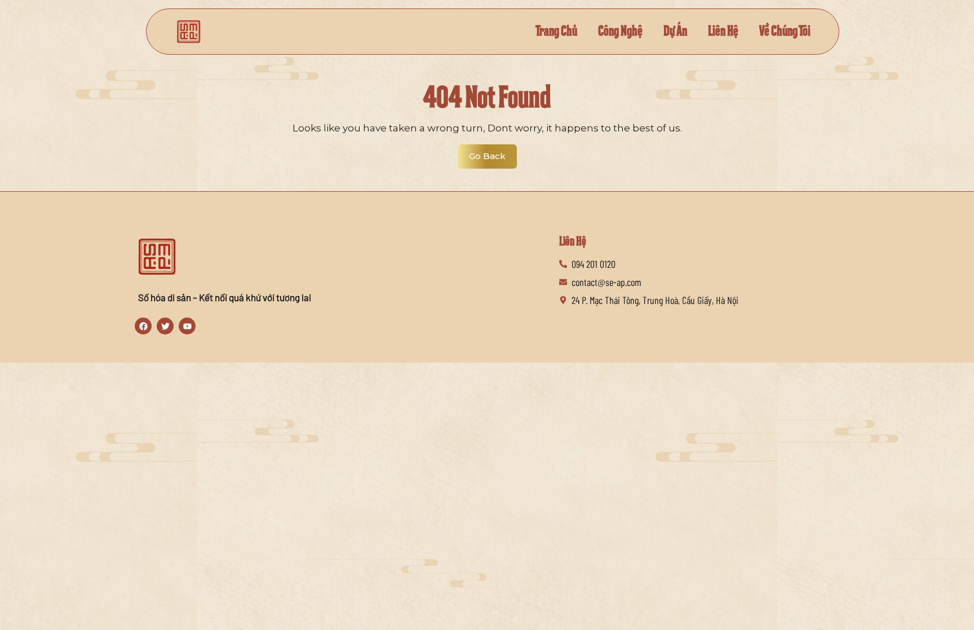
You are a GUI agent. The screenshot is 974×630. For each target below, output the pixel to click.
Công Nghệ (620, 31)
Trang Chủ (556, 31)
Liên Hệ (723, 31)
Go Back (493, 152)
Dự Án (675, 31)
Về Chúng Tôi (785, 31)
